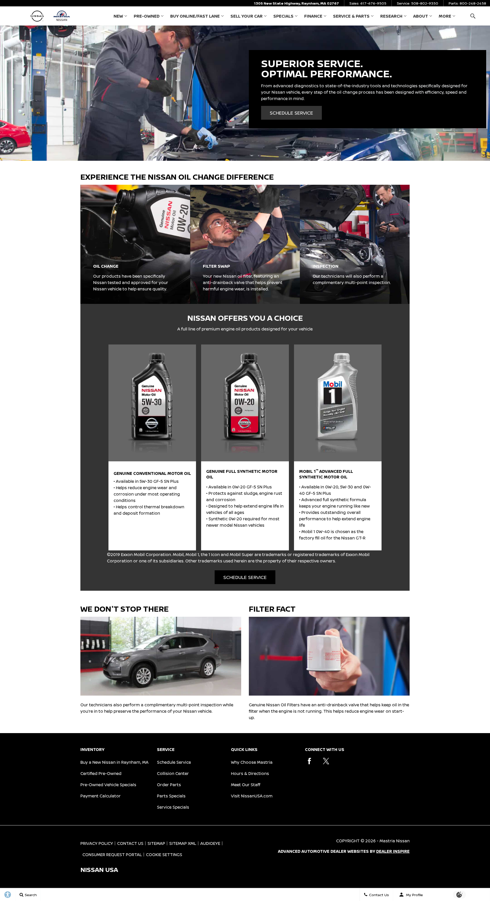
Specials (283, 16)
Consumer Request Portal (112, 854)
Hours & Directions (250, 773)
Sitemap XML (182, 843)
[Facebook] (309, 761)
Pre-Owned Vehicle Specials (108, 784)
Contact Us (130, 843)
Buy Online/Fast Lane (195, 16)
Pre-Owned (147, 16)
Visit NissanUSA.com (252, 796)
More (444, 17)
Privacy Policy (96, 843)
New (118, 16)
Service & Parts (351, 16)
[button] (472, 16)
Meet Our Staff (245, 784)
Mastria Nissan (394, 841)
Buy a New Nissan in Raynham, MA (114, 762)
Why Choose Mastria (252, 762)
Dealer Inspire (393, 851)
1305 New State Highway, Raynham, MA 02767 (296, 3)
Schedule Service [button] (291, 113)
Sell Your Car (246, 16)
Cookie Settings (164, 854)
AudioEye (210, 843)
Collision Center (173, 773)
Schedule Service (174, 762)
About (420, 16)
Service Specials (173, 807)
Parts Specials (171, 796)
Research (391, 17)
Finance (313, 16)
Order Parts (169, 784)
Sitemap (156, 843)
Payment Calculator (100, 796)
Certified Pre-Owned (100, 773)
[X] (326, 761)
